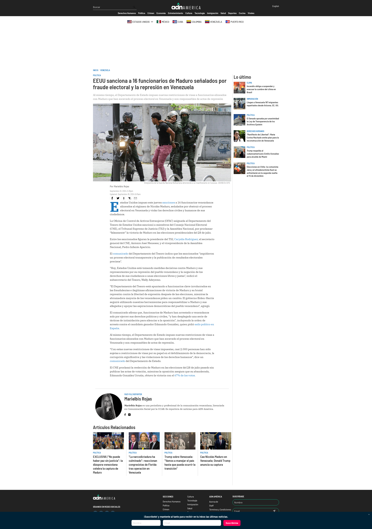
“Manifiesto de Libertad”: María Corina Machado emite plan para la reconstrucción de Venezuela (263, 137)
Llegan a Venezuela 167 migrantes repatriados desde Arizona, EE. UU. (263, 104)
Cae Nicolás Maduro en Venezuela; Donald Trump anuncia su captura (215, 460)
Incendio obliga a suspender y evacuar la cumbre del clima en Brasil (261, 89)
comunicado (121, 253)
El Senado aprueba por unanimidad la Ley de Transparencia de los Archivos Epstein (263, 121)
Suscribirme (232, 522)
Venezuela (105, 70)
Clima (249, 82)
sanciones (169, 202)
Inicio (95, 70)
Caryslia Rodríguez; (186, 239)
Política (97, 75)
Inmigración (252, 99)
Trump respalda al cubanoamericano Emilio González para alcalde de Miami (263, 153)
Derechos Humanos (255, 131)
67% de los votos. (185, 375)
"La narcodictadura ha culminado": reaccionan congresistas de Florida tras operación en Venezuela (143, 464)
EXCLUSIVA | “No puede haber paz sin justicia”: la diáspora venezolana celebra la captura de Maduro (108, 464)
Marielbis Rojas (121, 186)
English (275, 6)
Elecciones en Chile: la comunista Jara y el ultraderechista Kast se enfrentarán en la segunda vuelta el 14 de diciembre (262, 171)
